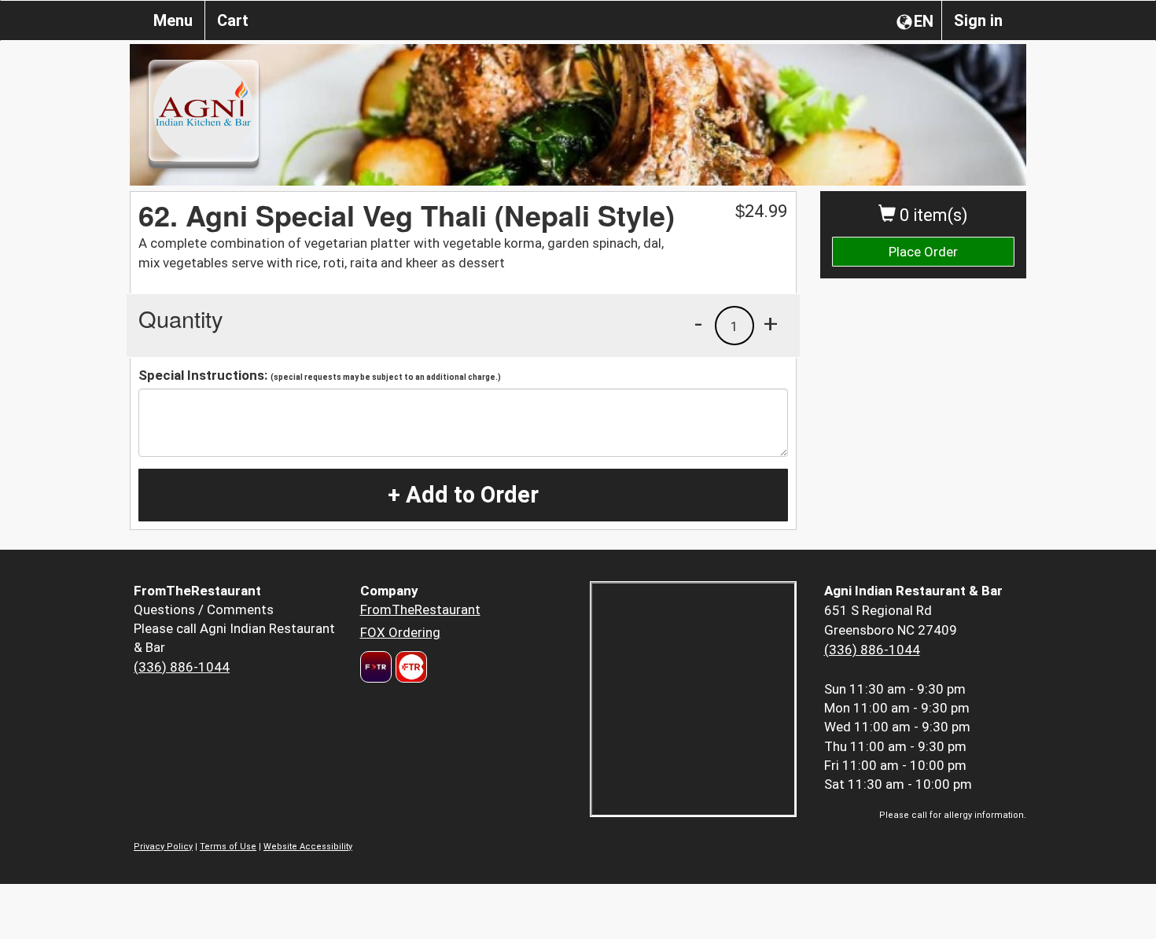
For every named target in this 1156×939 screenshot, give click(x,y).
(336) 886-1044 (182, 667)
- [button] (698, 323)
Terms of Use (228, 846)
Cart (233, 20)
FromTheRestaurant (420, 609)
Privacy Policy (163, 846)
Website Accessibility (307, 846)
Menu (173, 20)
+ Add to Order (463, 494)
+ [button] (771, 323)
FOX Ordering (400, 632)
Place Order (923, 252)
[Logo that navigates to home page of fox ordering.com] (409, 667)
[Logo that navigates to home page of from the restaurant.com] (376, 667)
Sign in (978, 20)
